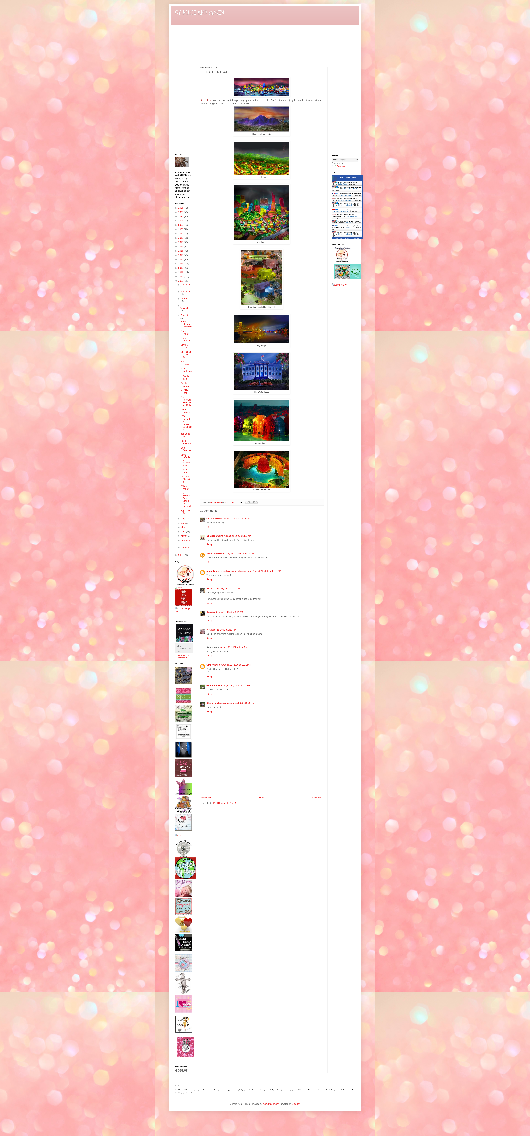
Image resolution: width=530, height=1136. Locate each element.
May (183, 527)
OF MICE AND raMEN (199, 13)
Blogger (296, 1104)
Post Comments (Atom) (224, 803)
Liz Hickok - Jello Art (186, 354)
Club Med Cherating (186, 479)
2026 (181, 208)
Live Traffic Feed (347, 178)
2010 (181, 276)
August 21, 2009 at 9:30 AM (237, 536)
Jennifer (210, 612)
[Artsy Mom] (178, 587)
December (186, 285)
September (185, 308)
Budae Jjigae (342, 184)
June (183, 523)
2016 (181, 251)
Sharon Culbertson (216, 703)
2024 (181, 216)
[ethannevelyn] (183, 611)
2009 (181, 281)
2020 (181, 234)
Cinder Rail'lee (214, 665)
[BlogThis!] (248, 502)
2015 (181, 255)
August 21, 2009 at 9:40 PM (233, 647)
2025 (181, 212)
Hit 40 (209, 588)
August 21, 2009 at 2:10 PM (222, 630)
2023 (181, 221)
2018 (181, 242)
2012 (181, 268)
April (183, 531)
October (185, 298)
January (185, 547)
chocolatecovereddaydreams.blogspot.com (229, 571)
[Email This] (246, 502)
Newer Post (206, 798)
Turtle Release (349, 227)
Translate (341, 166)
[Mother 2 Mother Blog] (185, 585)
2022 (181, 225)
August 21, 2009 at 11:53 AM (267, 571)
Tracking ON (355, 238)
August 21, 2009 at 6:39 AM (236, 518)
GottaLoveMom (214, 685)
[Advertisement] (261, 774)
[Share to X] (251, 502)
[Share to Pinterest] (256, 502)
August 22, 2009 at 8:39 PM (240, 703)
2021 (181, 229)
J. (207, 630)
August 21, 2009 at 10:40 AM (240, 553)
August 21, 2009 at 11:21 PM (236, 665)
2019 (181, 238)
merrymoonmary (271, 1104)
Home (262, 798)
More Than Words (215, 553)
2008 (181, 555)
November (186, 291)
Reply (209, 527)
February (185, 540)
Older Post (317, 798)
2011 (181, 272)
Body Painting (352, 216)
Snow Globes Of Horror (186, 324)
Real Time (346, 238)
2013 (181, 264)
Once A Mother (214, 518)
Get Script (338, 238)
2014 (181, 259)
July (183, 518)
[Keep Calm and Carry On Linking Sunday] (183, 605)
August (184, 315)
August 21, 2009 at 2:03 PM (229, 612)
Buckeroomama (214, 536)
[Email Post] (241, 502)
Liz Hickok (205, 100)
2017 (181, 246)
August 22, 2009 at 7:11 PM (236, 685)
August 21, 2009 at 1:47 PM (226, 588)
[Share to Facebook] (254, 502)
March (184, 536)
